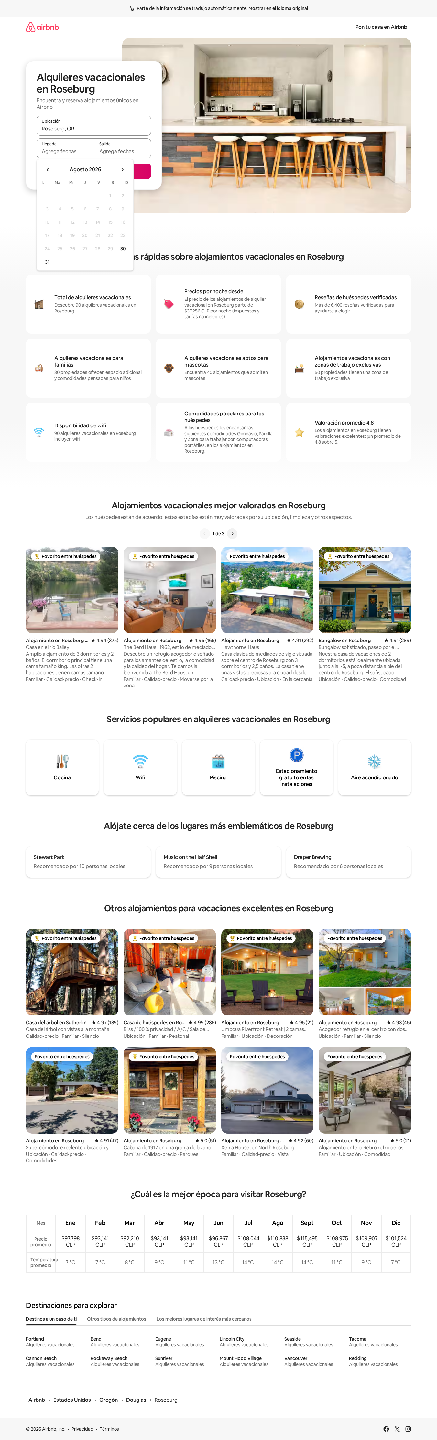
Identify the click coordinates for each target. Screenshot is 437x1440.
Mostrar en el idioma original (278, 8)
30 (123, 249)
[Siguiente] (232, 533)
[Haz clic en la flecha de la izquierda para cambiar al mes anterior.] (48, 170)
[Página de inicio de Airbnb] (42, 27)
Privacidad (82, 1429)
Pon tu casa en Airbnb (381, 27)
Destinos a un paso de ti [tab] (51, 1319)
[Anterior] (205, 533)
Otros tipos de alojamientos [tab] (116, 1319)
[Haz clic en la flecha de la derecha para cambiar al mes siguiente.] (122, 170)
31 (47, 262)
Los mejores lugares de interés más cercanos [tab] (204, 1319)
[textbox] (65, 151)
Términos (109, 1429)
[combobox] (94, 128)
